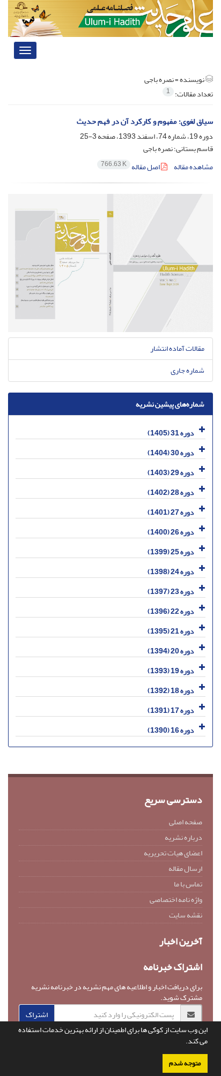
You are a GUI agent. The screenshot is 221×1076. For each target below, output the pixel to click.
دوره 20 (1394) (171, 651)
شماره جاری (187, 370)
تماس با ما (188, 884)
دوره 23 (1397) (171, 591)
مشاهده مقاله (193, 167)
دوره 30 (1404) (171, 453)
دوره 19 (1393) (171, 671)
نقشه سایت (185, 915)
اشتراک (37, 1014)
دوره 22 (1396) (171, 611)
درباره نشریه (183, 837)
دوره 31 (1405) (171, 433)
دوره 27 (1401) (171, 512)
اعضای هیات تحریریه (173, 853)
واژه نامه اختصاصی (176, 899)
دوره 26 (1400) (171, 532)
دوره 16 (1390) (171, 730)
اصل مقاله (131, 167)
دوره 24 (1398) (171, 572)
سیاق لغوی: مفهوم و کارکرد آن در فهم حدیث (145, 121)
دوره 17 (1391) (171, 710)
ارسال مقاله (185, 868)
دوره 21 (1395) (171, 631)
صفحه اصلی (185, 822)
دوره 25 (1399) (171, 552)
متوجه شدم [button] (185, 1063)
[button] (183, 1042)
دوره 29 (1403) (171, 472)
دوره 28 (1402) (171, 492)
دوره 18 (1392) (171, 690)
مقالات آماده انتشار (177, 348)
